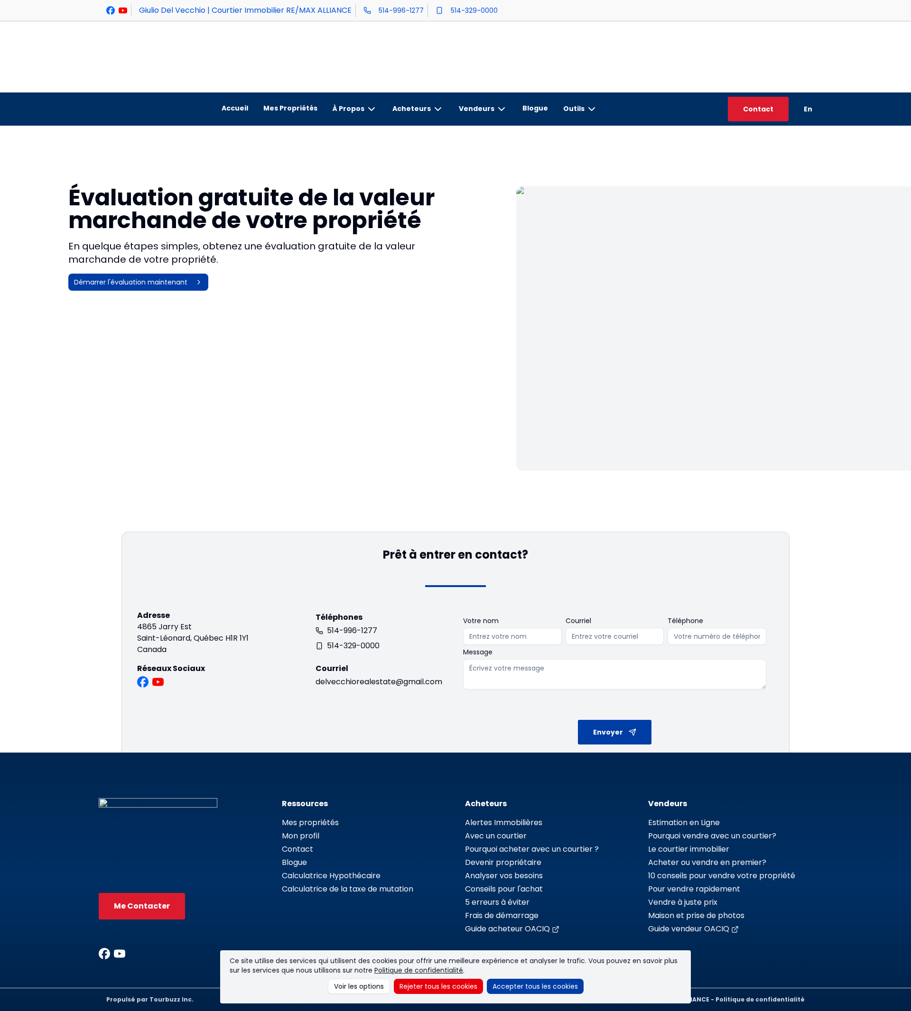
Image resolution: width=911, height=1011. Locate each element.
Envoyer (608, 732)
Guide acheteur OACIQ (507, 928)
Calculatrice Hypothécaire (331, 875)
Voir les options (359, 986)
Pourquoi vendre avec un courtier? (712, 835)
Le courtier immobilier (688, 849)
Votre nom (481, 620)
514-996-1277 (401, 10)
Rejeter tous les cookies (438, 986)
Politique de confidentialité (418, 970)
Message (478, 652)
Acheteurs (411, 108)
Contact (758, 109)
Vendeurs (476, 108)
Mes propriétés (310, 822)
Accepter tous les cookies (535, 986)
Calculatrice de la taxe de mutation (347, 888)
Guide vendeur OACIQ (688, 928)
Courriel (578, 620)
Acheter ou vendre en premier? (707, 862)
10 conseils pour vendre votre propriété (721, 875)
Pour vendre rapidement (694, 888)
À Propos (348, 108)
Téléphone (685, 620)
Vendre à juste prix (682, 902)
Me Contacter (142, 906)
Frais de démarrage (502, 915)
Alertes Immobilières (503, 822)
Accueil (235, 108)
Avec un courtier (496, 835)
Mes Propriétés (290, 108)
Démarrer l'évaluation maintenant (130, 282)
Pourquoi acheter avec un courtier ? (532, 849)
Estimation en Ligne (684, 822)
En (808, 109)
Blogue (535, 108)
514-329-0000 (474, 10)
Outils (574, 108)
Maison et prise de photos (696, 915)
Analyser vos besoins (504, 875)
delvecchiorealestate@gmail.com (379, 681)
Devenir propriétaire (503, 862)
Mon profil (300, 835)
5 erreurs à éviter (497, 902)
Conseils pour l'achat (504, 888)
